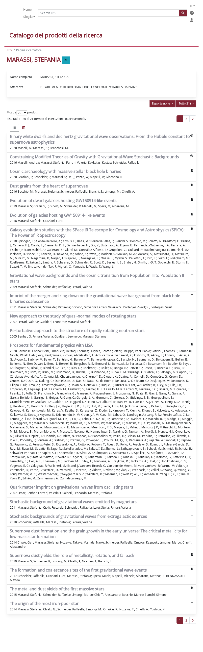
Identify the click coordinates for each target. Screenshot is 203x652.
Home (27, 9)
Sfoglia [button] (28, 17)
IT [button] (191, 6)
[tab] (14, 127)
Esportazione (161, 103)
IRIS (9, 50)
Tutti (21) (185, 103)
